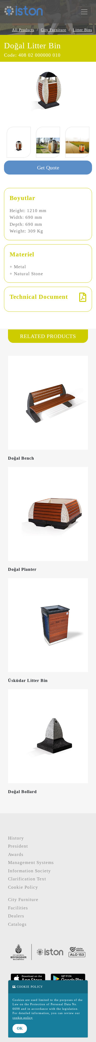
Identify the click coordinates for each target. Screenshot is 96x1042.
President (18, 846)
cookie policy (23, 1017)
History (16, 838)
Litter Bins (82, 30)
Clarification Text (27, 878)
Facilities (18, 907)
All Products (23, 30)
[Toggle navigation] (84, 11)
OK (20, 1028)
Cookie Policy (23, 887)
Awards (15, 854)
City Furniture (53, 30)
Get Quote (48, 167)
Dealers (16, 915)
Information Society (29, 870)
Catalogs (17, 924)
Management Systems (31, 862)
